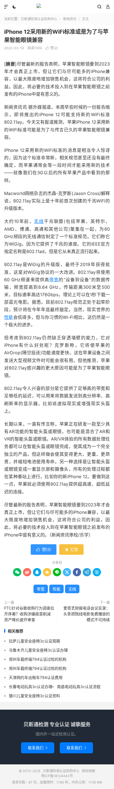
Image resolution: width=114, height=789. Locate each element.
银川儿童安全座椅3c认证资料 (34, 695)
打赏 (71, 549)
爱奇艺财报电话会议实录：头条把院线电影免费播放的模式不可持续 (86, 614)
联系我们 (37, 747)
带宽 (54, 279)
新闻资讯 (69, 19)
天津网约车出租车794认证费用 (36, 677)
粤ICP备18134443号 (57, 776)
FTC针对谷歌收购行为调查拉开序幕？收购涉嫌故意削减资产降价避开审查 (29, 614)
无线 (39, 221)
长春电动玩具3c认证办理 (30, 686)
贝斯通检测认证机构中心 (57, 7)
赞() (52, 48)
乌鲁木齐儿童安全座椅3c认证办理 (38, 650)
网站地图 (88, 771)
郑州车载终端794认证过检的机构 (37, 659)
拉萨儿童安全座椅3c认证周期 (34, 641)
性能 (8, 317)
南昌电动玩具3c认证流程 (78, 686)
